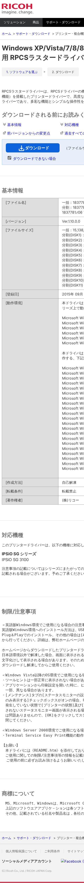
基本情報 (14, 124)
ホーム (6, 33)
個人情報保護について (21, 851)
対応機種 (72, 124)
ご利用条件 (52, 851)
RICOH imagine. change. (17, 9)
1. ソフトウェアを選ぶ (22, 72)
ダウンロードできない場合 (34, 158)
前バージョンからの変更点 (28, 133)
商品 (36, 22)
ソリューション (15, 22)
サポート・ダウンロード (33, 33)
